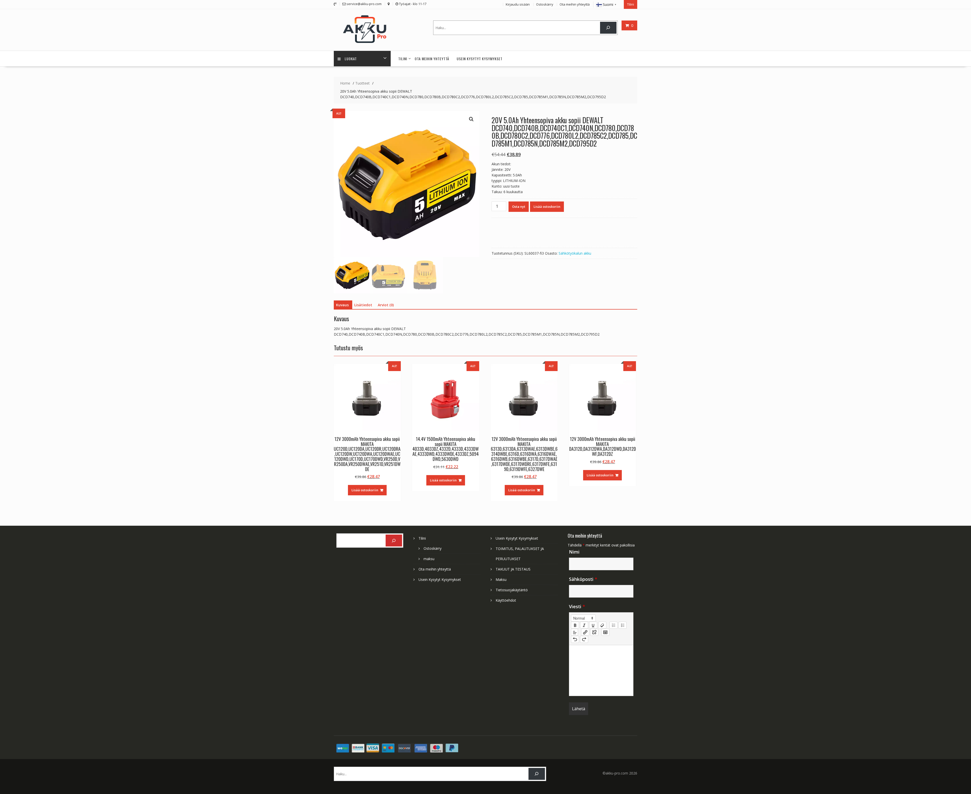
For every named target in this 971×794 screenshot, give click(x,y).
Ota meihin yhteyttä (575, 4)
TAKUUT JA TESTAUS (513, 569)
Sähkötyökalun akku (575, 253)
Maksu (501, 579)
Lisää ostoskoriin (547, 206)
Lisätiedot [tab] (363, 304)
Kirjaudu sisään (518, 4)
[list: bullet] (623, 625)
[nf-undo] (575, 639)
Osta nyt (518, 206)
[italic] (584, 625)
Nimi (574, 552)
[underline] (593, 625)
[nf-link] (585, 632)
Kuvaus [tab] (342, 304)
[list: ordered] (613, 625)
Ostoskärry (544, 4)
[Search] (608, 28)
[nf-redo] (584, 639)
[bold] (575, 625)
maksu (429, 558)
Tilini (630, 4)
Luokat (351, 58)
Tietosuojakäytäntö (512, 589)
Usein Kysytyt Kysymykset (479, 58)
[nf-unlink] (594, 632)
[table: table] (605, 632)
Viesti (577, 606)
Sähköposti (583, 579)
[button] (471, 119)
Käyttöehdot (506, 600)
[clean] (602, 625)
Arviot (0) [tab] (386, 304)
